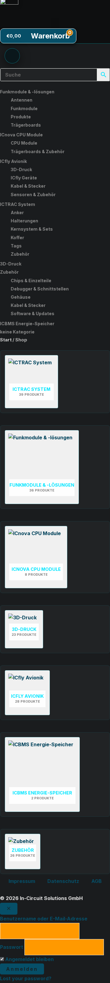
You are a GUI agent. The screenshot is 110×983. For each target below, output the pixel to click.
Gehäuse (21, 297)
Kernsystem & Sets (32, 229)
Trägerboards (26, 125)
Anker (17, 212)
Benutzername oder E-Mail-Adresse (43, 919)
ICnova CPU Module (21, 134)
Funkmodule (24, 108)
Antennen (21, 100)
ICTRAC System (17, 204)
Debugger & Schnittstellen (40, 288)
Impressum (22, 881)
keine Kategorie (17, 331)
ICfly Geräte (24, 177)
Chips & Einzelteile (31, 280)
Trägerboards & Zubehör (37, 151)
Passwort (11, 947)
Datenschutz (63, 881)
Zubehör (20, 254)
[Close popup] (8, 909)
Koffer (17, 237)
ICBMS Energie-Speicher (27, 323)
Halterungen (24, 220)
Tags (16, 245)
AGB (96, 881)
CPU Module (24, 143)
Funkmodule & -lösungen (27, 91)
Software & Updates (32, 313)
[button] (55, 23)
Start (6, 340)
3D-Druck (21, 169)
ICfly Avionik (13, 161)
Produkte (21, 116)
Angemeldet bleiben (29, 959)
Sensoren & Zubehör (33, 194)
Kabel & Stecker (28, 186)
